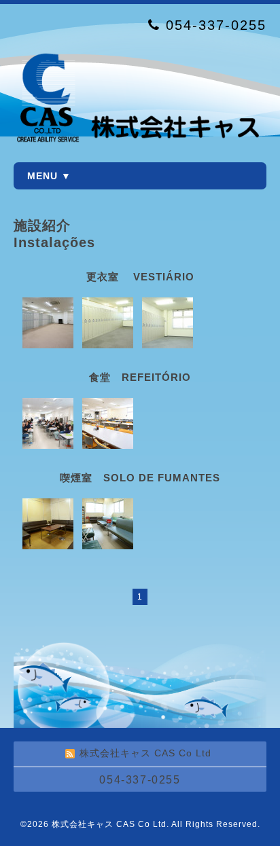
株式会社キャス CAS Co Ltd (109, 824)
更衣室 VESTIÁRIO (140, 276)
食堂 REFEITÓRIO (140, 377)
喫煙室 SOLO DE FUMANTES (140, 477)
